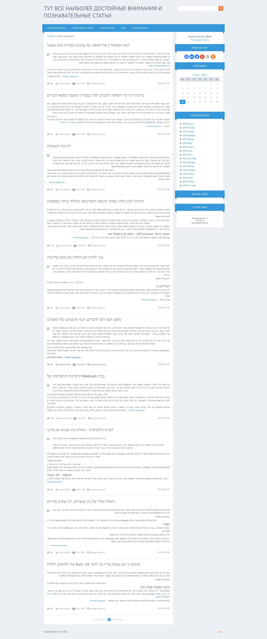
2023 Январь (188, 166)
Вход (206, 40)
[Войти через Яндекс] (202, 56)
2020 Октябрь (189, 128)
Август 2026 (200, 75)
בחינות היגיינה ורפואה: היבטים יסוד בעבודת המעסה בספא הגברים (95, 95)
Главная (51, 36)
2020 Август (188, 124)
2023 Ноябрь (188, 181)
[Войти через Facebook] (197, 56)
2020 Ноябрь (188, 131)
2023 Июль (188, 178)
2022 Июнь (188, 151)
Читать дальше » (71, 76)
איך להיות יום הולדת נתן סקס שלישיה (75, 257)
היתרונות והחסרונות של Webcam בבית (76, 376)
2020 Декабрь (189, 135)
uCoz (220, 632)
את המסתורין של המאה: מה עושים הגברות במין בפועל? (88, 45)
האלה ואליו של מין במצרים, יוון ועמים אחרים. (81, 501)
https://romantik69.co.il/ (159, 66)
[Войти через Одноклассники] (213, 56)
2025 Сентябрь (189, 185)
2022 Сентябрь (189, 158)
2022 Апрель (189, 147)
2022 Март (187, 143)
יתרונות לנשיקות (59, 145)
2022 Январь (188, 139)
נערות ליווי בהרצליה (68, 122)
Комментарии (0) (97, 83)
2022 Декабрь (189, 162)
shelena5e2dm (64, 83)
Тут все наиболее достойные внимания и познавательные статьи (103, 12)
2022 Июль (188, 155)
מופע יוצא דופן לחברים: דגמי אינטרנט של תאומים (84, 319)
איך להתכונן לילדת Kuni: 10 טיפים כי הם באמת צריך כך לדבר (93, 564)
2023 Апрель (189, 174)
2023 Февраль (189, 170)
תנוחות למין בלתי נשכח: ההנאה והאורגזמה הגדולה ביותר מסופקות (95, 201)
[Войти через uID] (186, 56)
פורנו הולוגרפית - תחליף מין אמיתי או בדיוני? (80, 429)
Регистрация (196, 40)
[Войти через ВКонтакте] (191, 56)
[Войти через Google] (207, 56)
